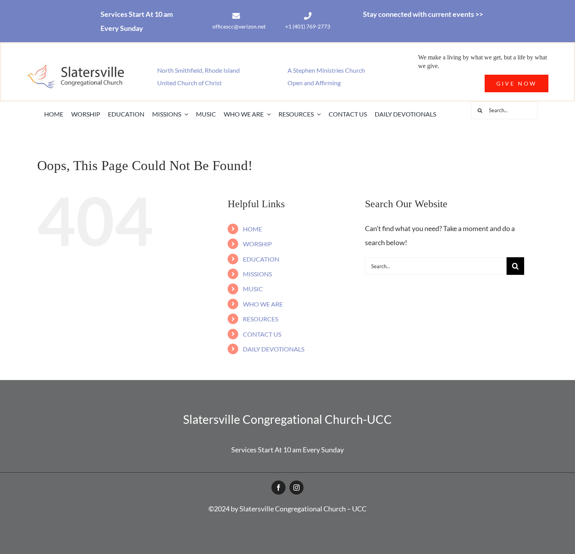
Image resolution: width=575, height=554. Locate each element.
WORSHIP (257, 243)
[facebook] (278, 487)
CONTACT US (262, 334)
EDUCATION (261, 259)
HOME (252, 229)
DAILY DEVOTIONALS (273, 349)
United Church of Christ (189, 82)
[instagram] (296, 487)
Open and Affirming (314, 82)
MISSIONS (257, 274)
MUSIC (253, 288)
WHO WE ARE (263, 304)
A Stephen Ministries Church (326, 70)
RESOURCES (260, 319)
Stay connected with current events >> (423, 14)
